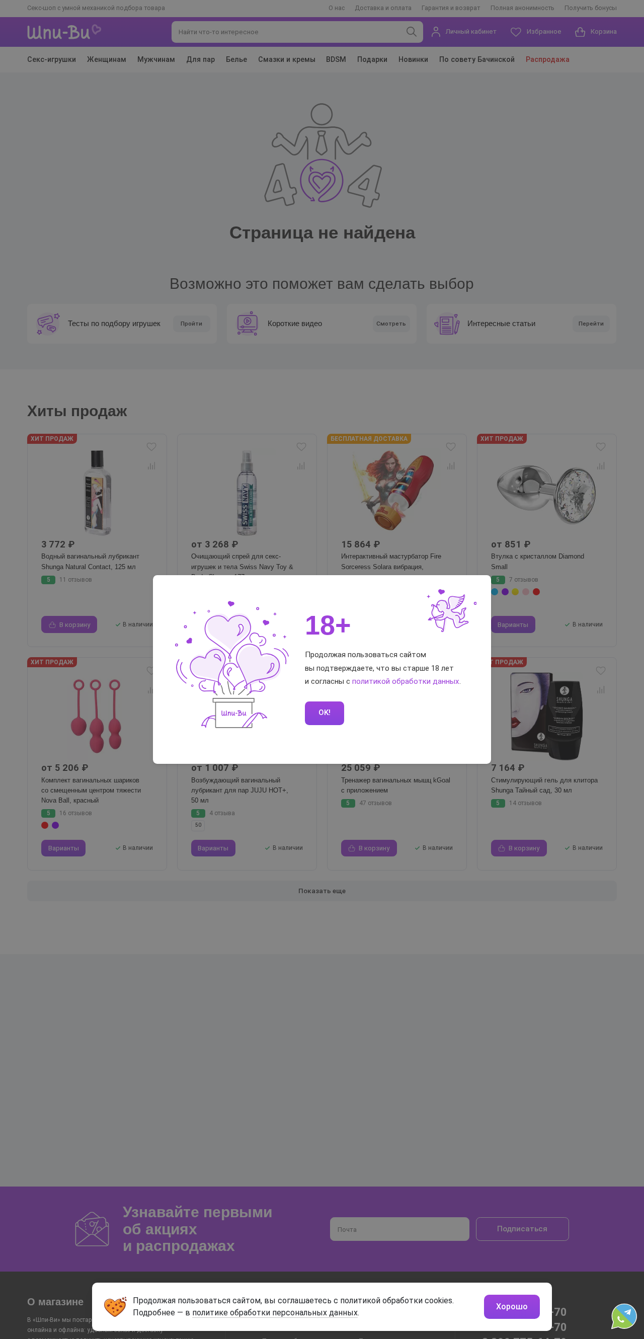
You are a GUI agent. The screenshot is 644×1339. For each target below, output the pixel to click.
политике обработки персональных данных (275, 1312)
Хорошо (512, 1306)
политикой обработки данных (405, 681)
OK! (324, 712)
